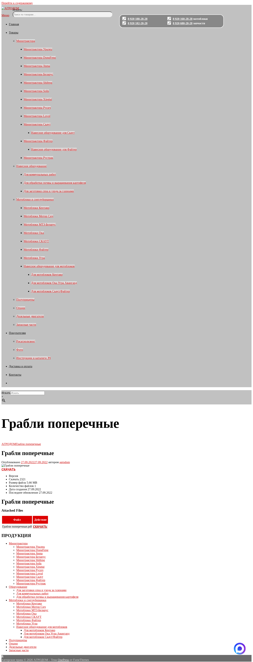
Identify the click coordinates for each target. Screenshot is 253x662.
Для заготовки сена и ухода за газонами (49, 191)
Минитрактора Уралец (38, 49)
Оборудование (18, 586)
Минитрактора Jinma (37, 65)
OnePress (63, 659)
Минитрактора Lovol (37, 116)
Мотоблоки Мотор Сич (38, 216)
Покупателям (17, 333)
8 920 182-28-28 (137, 23)
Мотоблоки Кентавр (36, 207)
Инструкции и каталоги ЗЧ (33, 358)
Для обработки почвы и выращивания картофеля (55, 182)
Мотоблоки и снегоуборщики (35, 199)
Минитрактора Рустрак (38, 157)
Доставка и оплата (20, 366)
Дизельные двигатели (30, 316)
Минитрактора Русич (37, 107)
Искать (5, 392)
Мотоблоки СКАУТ (36, 241)
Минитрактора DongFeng (40, 57)
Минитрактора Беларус (38, 74)
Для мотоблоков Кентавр (47, 274)
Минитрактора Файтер (38, 141)
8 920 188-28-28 (137, 18)
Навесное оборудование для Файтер (54, 149)
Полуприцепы (25, 299)
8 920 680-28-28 (182, 23)
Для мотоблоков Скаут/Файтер (50, 291)
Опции (20, 307)
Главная (14, 24)
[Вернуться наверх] (2, 656)
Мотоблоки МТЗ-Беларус (40, 224)
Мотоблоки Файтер (36, 249)
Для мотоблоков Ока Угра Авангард (54, 282)
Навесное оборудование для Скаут (53, 132)
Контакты (15, 374)
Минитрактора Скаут (37, 124)
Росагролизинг (25, 341)
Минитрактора (25, 40)
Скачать (8, 469)
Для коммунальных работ (40, 174)
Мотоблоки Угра (34, 257)
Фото (19, 349)
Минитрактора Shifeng (38, 82)
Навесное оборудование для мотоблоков (49, 266)
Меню (5, 15)
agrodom (64, 462)
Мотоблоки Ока (34, 232)
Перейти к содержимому (17, 3)
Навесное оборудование (31, 166)
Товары (13, 32)
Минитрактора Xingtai (38, 99)
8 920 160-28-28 (182, 18)
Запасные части (26, 324)
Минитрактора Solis (36, 91)
